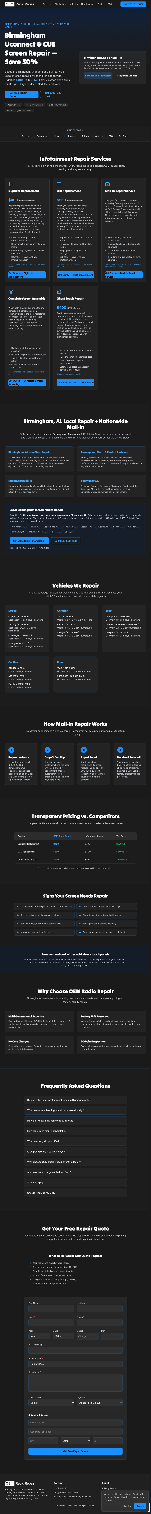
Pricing (101, 4)
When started (34, 1406)
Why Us (98, 136)
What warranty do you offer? (42, 1150)
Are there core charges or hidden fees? (48, 1181)
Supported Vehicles (127, 75)
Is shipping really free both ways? (45, 1160)
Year (30, 1339)
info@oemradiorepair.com (65, 1501)
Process (72, 136)
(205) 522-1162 (60, 1497)
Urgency (80, 1406)
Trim (102, 1339)
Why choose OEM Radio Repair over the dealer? (52, 1170)
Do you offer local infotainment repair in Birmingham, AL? (58, 1108)
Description (33, 1381)
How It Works (87, 4)
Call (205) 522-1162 (133, 4)
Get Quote (124, 136)
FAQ (110, 4)
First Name (33, 1312)
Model (79, 1339)
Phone (79, 1326)
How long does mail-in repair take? (45, 1139)
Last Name (82, 1312)
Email (30, 1326)
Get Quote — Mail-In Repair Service (120, 275)
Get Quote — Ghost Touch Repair (75, 382)
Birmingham (60, 4)
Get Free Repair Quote (18, 94)
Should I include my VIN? (40, 1201)
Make (55, 1339)
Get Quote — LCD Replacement (75, 274)
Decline (125, 1506)
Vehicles (74, 4)
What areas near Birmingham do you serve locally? (54, 1119)
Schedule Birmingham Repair (29, 540)
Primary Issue (34, 1367)
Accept (138, 1506)
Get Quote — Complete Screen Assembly (25, 382)
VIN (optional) (34, 1353)
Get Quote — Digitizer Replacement (20, 275)
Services (47, 4)
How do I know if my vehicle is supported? (49, 1129)
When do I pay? (35, 1191)
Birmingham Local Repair (98, 75)
